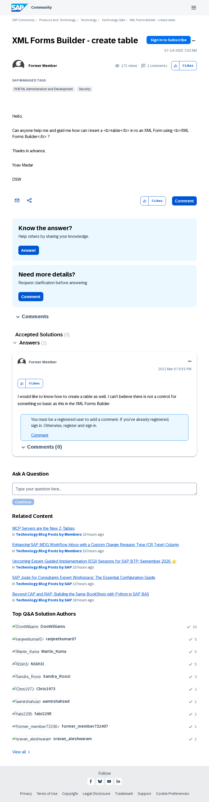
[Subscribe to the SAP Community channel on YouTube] (109, 781)
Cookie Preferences (172, 794)
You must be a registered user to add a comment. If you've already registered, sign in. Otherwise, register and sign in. (100, 422)
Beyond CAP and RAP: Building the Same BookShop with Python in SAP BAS (80, 594)
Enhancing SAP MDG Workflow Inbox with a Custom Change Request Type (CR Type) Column (95, 545)
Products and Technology (57, 20)
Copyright (70, 794)
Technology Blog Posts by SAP (44, 567)
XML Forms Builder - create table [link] (152, 20)
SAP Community (23, 20)
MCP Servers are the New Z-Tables (43, 528)
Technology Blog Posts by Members (49, 534)
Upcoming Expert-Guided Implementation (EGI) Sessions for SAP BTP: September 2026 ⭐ (94, 561)
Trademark (124, 794)
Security (84, 89)
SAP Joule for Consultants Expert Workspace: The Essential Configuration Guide (83, 577)
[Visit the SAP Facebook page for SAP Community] (91, 781)
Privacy (26, 794)
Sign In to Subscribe (169, 40)
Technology (88, 20)
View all (19, 752)
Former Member (43, 66)
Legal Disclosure (96, 794)
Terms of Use (47, 794)
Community (41, 7)
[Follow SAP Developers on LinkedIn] (118, 781)
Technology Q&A (113, 20)
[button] (175, 65)
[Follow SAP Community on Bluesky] (100, 781)
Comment (184, 201)
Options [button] (193, 41)
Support (144, 794)
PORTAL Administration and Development (43, 89)
